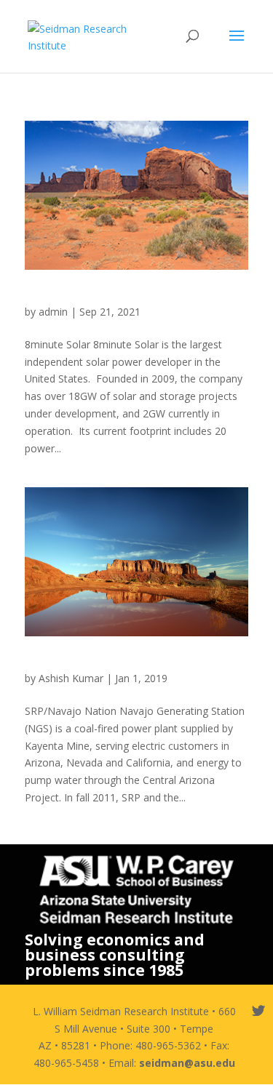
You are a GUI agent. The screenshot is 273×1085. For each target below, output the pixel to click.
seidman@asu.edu (187, 1063)
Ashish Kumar (71, 678)
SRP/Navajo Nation (81, 664)
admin (53, 312)
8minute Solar (66, 297)
